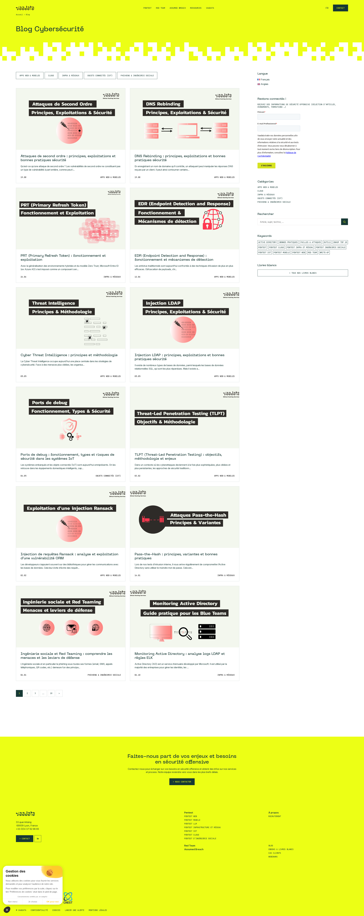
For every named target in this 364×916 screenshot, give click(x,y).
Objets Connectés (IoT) (99, 75)
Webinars (273, 856)
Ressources (195, 8)
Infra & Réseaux (70, 75)
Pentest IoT (190, 831)
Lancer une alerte (74, 910)
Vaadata (210, 8)
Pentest (147, 8)
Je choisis (32, 901)
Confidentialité (39, 910)
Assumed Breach (178, 8)
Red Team (160, 8)
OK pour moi (52, 901)
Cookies (56, 910)
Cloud (51, 75)
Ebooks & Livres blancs (280, 849)
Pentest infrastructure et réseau (202, 827)
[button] (7, 909)
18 (51, 693)
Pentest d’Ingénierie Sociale (200, 838)
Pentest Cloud (191, 835)
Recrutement (274, 816)
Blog (270, 845)
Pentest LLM (190, 823)
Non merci (12, 901)
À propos (273, 812)
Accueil (19, 15)
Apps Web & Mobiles (29, 75)
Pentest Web (190, 816)
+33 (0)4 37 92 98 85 (27, 829)
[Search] (344, 221)
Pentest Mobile (192, 820)
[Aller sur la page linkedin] (37, 838)
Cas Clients (274, 853)
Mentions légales (98, 910)
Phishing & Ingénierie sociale (137, 75)
